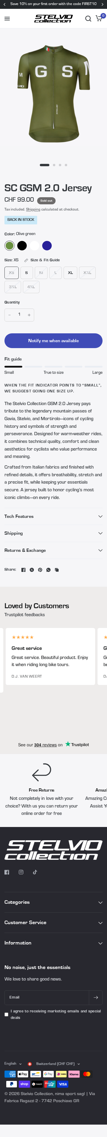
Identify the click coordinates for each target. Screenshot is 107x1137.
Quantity (12, 302)
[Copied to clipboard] (56, 569)
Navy (47, 245)
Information (18, 943)
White (34, 245)
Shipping (33, 210)
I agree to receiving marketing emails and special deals (56, 1014)
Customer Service (25, 922)
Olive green (9, 245)
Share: (10, 570)
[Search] (88, 18)
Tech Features (19, 516)
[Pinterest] (40, 569)
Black (22, 245)
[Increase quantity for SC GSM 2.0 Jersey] (29, 315)
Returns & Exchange (25, 550)
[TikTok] (39, 872)
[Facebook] (23, 569)
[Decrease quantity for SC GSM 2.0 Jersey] (9, 315)
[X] (31, 569)
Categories (17, 902)
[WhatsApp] (48, 569)
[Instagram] (25, 872)
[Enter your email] (96, 998)
